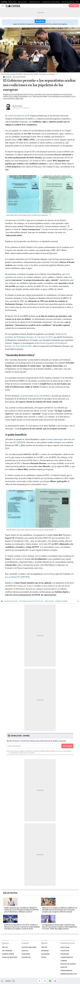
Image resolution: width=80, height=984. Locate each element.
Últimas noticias (12, 1)
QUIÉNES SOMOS (8, 954)
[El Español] (34, 5)
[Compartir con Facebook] (40, 981)
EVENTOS (25, 951)
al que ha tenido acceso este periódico (36, 395)
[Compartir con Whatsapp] (50, 981)
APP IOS (5, 947)
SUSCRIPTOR (26, 957)
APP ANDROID (7, 951)
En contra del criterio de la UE (17, 115)
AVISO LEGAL (65, 947)
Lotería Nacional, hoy (34, 1)
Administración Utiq (69, 974)
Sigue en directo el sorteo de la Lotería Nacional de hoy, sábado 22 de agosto (40, 24)
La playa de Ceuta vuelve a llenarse (51, 1)
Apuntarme (67, 746)
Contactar (25, 943)
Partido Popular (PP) (11, 601)
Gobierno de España (61, 601)
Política (8, 77)
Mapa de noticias (22, 1)
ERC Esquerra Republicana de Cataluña (31, 601)
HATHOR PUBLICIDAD (29, 947)
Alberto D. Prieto (17, 106)
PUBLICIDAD (26, 954)
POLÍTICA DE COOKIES (68, 964)
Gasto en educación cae (68, 1)
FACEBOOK (45, 951)
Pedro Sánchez (49, 601)
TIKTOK (43, 957)
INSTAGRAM (45, 954)
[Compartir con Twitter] (45, 981)
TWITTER (44, 947)
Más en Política (10, 893)
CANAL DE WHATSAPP (9, 957)
